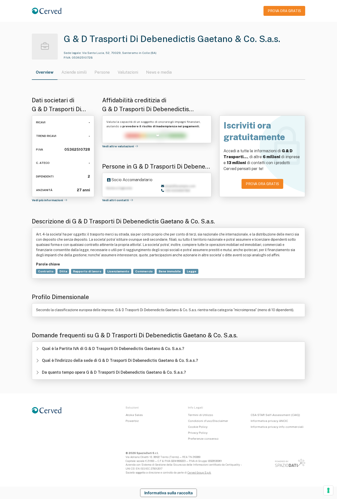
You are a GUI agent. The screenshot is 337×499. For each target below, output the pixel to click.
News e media (159, 72)
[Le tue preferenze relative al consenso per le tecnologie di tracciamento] (328, 490)
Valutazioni (128, 72)
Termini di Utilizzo (200, 415)
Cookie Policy (197, 427)
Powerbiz (132, 421)
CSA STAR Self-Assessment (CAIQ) (275, 415)
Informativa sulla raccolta (168, 492)
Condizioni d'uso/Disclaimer (208, 421)
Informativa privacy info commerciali (277, 427)
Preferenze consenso (203, 438)
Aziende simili (74, 72)
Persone (102, 72)
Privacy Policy (197, 432)
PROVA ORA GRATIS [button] (284, 11)
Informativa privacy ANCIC (269, 421)
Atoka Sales (134, 415)
